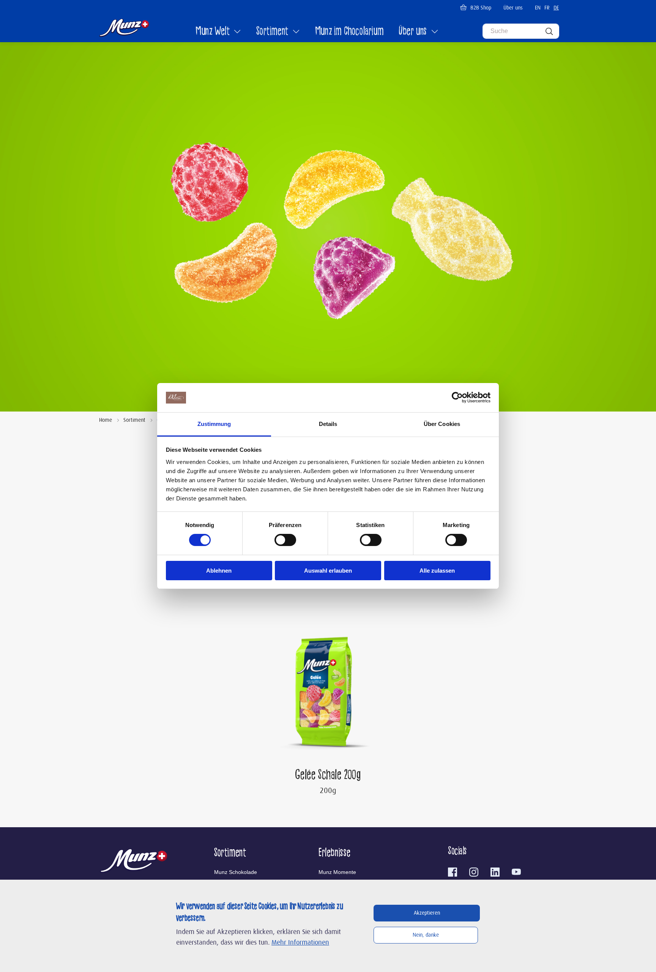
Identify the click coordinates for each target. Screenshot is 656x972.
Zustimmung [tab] (214, 424)
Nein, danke (426, 935)
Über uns (513, 8)
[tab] (266, 853)
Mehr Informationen (300, 942)
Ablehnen (219, 570)
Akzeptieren (427, 913)
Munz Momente (337, 872)
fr (547, 8)
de (556, 8)
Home (105, 420)
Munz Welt (213, 32)
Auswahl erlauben (328, 570)
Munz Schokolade (235, 872)
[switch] (285, 540)
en (538, 8)
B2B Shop (480, 8)
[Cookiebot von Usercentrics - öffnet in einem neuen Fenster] (457, 397)
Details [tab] (328, 424)
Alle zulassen (437, 570)
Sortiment (272, 32)
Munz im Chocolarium (349, 32)
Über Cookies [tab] (442, 424)
